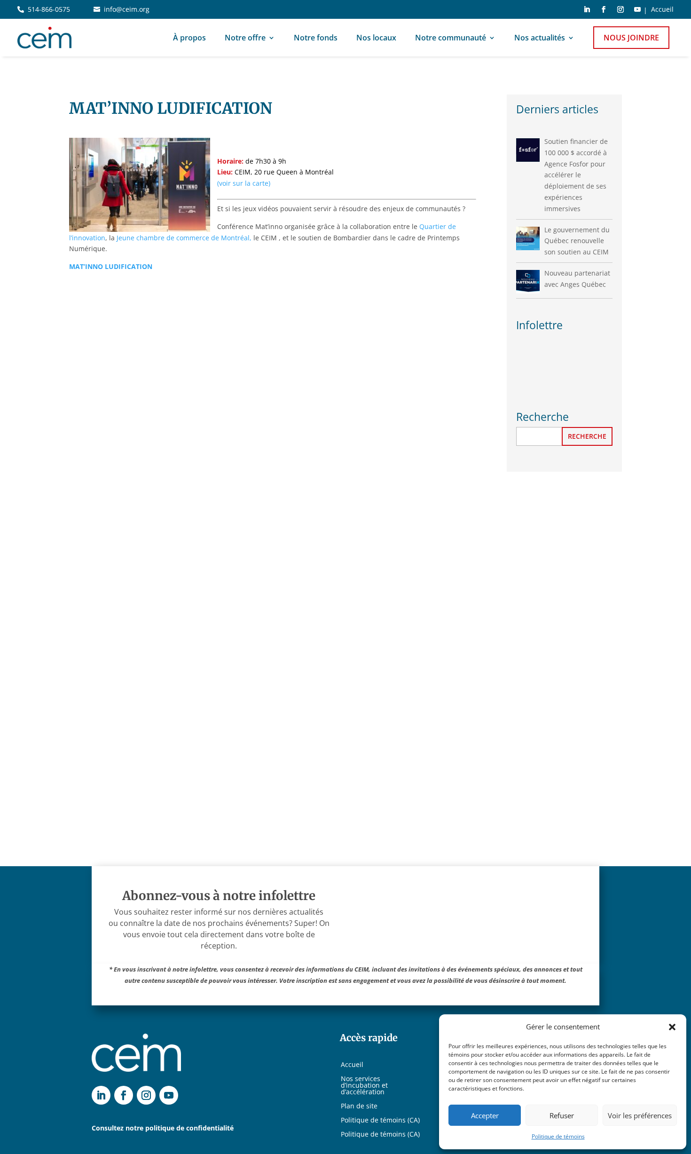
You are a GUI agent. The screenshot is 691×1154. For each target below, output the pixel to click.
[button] (672, 1027)
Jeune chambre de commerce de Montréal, (184, 237)
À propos (189, 37)
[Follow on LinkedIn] (586, 9)
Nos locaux (376, 37)
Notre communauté (450, 37)
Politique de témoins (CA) (380, 1120)
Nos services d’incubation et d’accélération (364, 1085)
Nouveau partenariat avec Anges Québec (577, 279)
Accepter (485, 1115)
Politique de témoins (558, 1136)
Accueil (662, 10)
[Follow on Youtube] (637, 9)
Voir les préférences (640, 1115)
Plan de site (359, 1106)
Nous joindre (631, 37)
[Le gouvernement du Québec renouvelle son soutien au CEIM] (528, 238)
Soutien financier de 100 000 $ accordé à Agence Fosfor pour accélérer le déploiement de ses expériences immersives (576, 175)
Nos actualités (539, 37)
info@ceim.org (126, 9)
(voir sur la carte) (243, 183)
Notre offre (245, 37)
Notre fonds (316, 37)
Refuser (562, 1115)
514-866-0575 (49, 9)
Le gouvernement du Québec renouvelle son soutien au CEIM (577, 241)
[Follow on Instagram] (620, 9)
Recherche (587, 436)
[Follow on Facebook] (603, 9)
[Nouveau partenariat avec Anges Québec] (528, 281)
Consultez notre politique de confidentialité (163, 1127)
